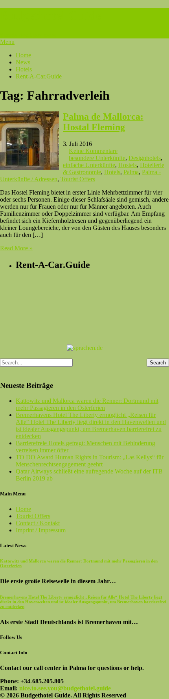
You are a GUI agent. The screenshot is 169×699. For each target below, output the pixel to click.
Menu (7, 41)
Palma (131, 172)
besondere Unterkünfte (97, 158)
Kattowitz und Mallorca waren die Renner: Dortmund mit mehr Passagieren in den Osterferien (87, 404)
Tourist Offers (78, 179)
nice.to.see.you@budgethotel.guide (65, 688)
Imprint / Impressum (41, 530)
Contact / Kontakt (38, 523)
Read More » (16, 248)
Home (23, 55)
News (23, 62)
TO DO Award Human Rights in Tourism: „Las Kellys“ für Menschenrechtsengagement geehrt (89, 461)
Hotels (24, 69)
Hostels (127, 165)
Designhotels (145, 158)
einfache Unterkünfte (89, 165)
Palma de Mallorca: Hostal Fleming (103, 121)
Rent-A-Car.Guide (39, 76)
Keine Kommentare (93, 150)
